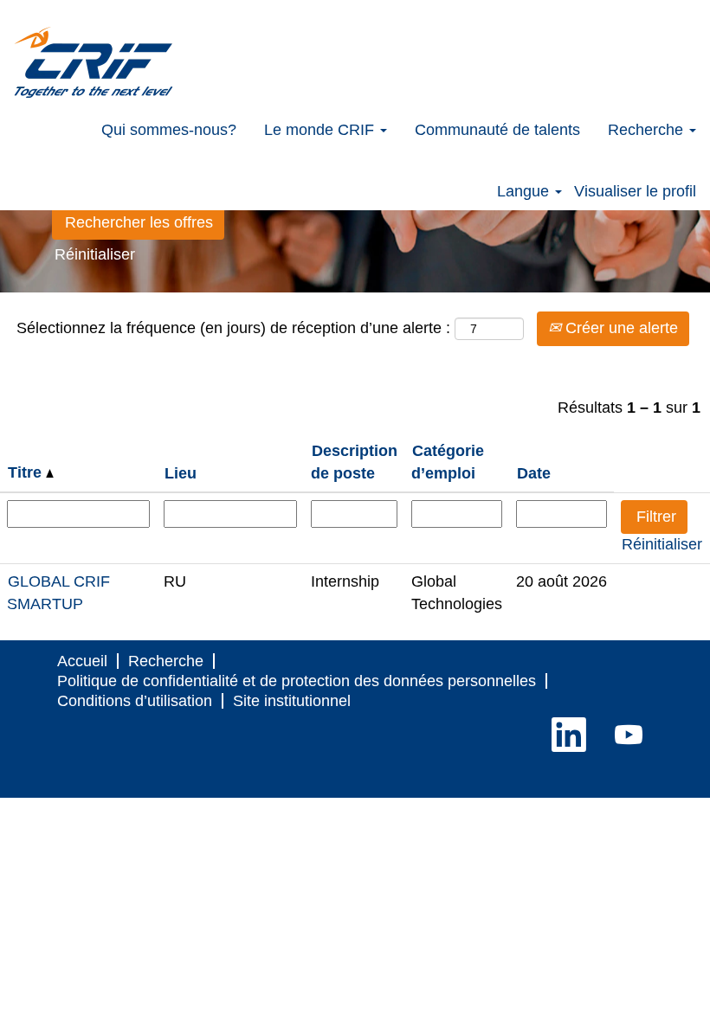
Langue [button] (525, 191)
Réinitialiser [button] (95, 254)
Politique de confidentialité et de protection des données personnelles (296, 681)
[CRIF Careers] (93, 62)
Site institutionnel (292, 701)
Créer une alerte (619, 328)
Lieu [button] (181, 473)
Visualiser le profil (635, 191)
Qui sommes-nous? (168, 129)
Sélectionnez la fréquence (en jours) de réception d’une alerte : (233, 328)
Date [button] (534, 473)
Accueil (82, 661)
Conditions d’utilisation (134, 701)
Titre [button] (27, 472)
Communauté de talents (497, 129)
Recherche (165, 661)
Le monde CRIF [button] (321, 129)
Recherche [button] (647, 129)
